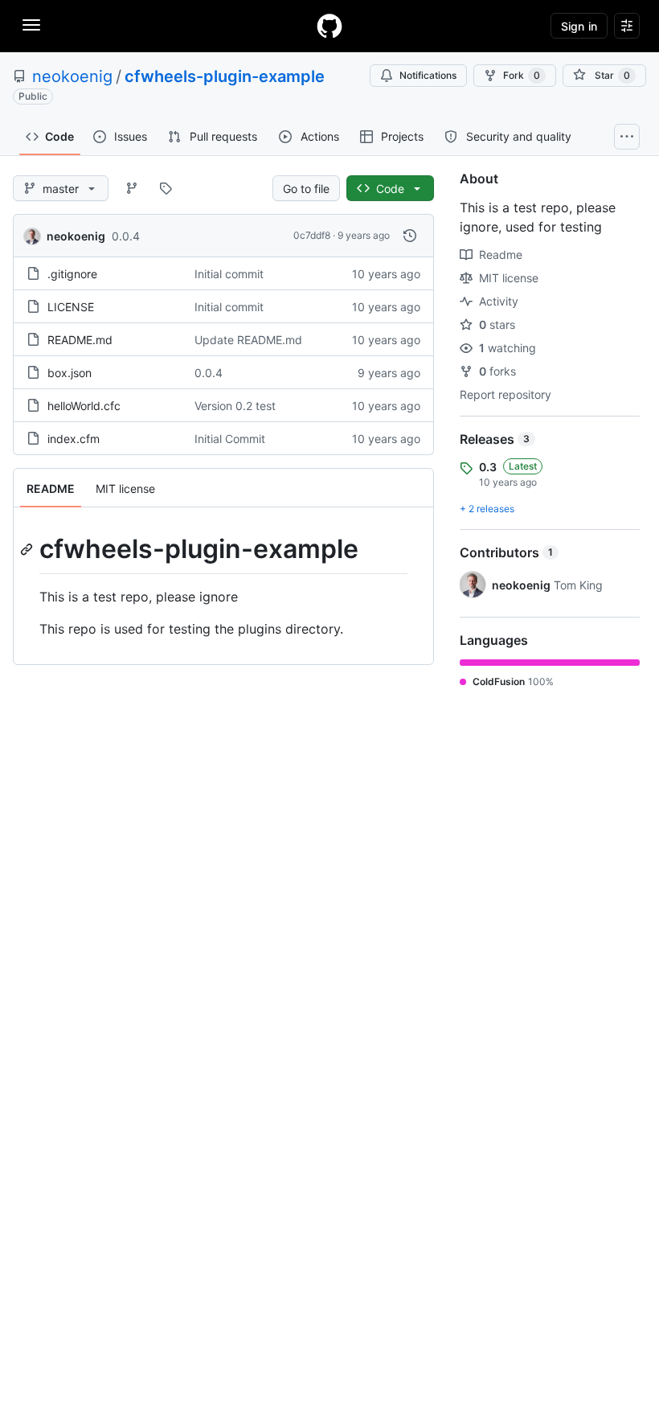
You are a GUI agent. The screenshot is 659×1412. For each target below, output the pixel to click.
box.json (69, 373)
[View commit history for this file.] (410, 235)
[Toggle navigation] (31, 25)
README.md (80, 340)
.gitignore (72, 274)
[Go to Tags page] (165, 188)
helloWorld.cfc (84, 406)
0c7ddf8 (311, 235)
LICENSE (70, 307)
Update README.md (248, 340)
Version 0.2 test (235, 406)
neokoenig (72, 76)
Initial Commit (229, 438)
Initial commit (229, 274)
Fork (521, 75)
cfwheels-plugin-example (225, 76)
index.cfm (73, 438)
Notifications (427, 75)
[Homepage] (329, 26)
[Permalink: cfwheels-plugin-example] (28, 549)
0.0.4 (126, 236)
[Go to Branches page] (132, 188)
